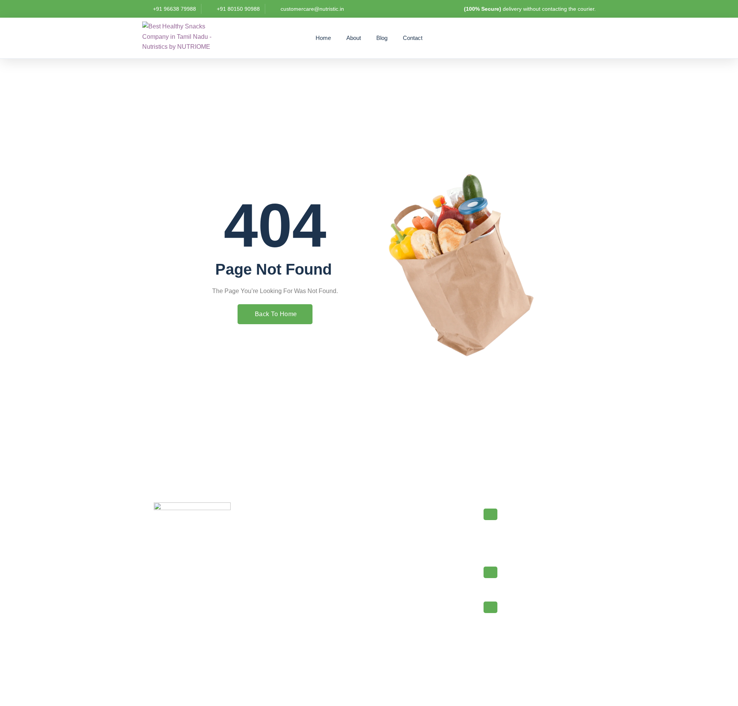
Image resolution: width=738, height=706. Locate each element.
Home (323, 38)
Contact (412, 38)
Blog (381, 38)
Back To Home (276, 314)
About (353, 38)
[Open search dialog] (550, 37)
